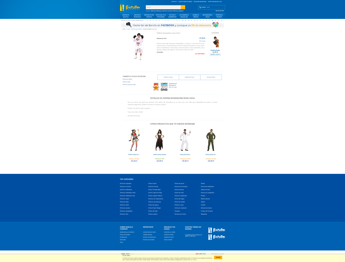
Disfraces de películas (154, 202)
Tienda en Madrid (125, 234)
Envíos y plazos (168, 77)
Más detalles (160, 52)
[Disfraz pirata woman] (160, 140)
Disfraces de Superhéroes (155, 199)
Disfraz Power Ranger (154, 208)
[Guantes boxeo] (215, 41)
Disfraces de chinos (180, 214)
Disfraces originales (178, 11)
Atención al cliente (169, 232)
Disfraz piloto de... (211, 154)
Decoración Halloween (207, 186)
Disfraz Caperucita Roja (155, 193)
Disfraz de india (179, 193)
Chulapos (177, 211)
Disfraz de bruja (179, 190)
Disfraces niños (124, 205)
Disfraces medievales (181, 196)
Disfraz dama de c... (134, 154)
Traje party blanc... (185, 154)
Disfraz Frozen (152, 183)
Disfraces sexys (179, 205)
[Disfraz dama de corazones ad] (134, 140)
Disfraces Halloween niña (127, 196)
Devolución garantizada (200, 1)
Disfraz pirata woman (159, 154)
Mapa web (123, 239)
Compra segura (147, 234)
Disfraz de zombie (180, 202)
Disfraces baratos (125, 208)
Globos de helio (205, 190)
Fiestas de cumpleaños (207, 193)
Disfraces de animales (181, 186)
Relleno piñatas (205, 199)
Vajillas (203, 202)
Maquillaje (204, 214)
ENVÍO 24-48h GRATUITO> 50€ (215, 1)
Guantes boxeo (215, 50)
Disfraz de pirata (179, 183)
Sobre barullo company (127, 232)
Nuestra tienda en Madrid (185, 1)
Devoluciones (211, 77)
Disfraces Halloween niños (127, 193)
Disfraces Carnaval (167, 11)
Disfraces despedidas (126, 211)
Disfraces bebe (124, 202)
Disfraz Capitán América (155, 196)
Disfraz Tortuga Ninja (154, 190)
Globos (203, 183)
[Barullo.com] (132, 7)
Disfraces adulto (127, 79)
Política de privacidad (149, 237)
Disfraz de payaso (153, 205)
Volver (124, 29)
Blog (121, 242)
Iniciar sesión (220, 11)
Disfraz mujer (126, 82)
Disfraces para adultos (136, 29)
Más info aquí (173, 87)
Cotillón (203, 205)
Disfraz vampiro (152, 214)
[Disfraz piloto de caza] (211, 140)
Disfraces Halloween (156, 11)
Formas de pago (189, 77)
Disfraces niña (124, 214)
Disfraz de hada (152, 211)
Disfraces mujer (124, 199)
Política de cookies (148, 239)
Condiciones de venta (149, 232)
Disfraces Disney (153, 186)
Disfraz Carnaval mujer (129, 84)
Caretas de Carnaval (207, 211)
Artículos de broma (206, 208)
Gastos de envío (168, 234)
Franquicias (123, 237)
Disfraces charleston (181, 208)
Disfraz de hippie (179, 199)
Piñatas (203, 196)
